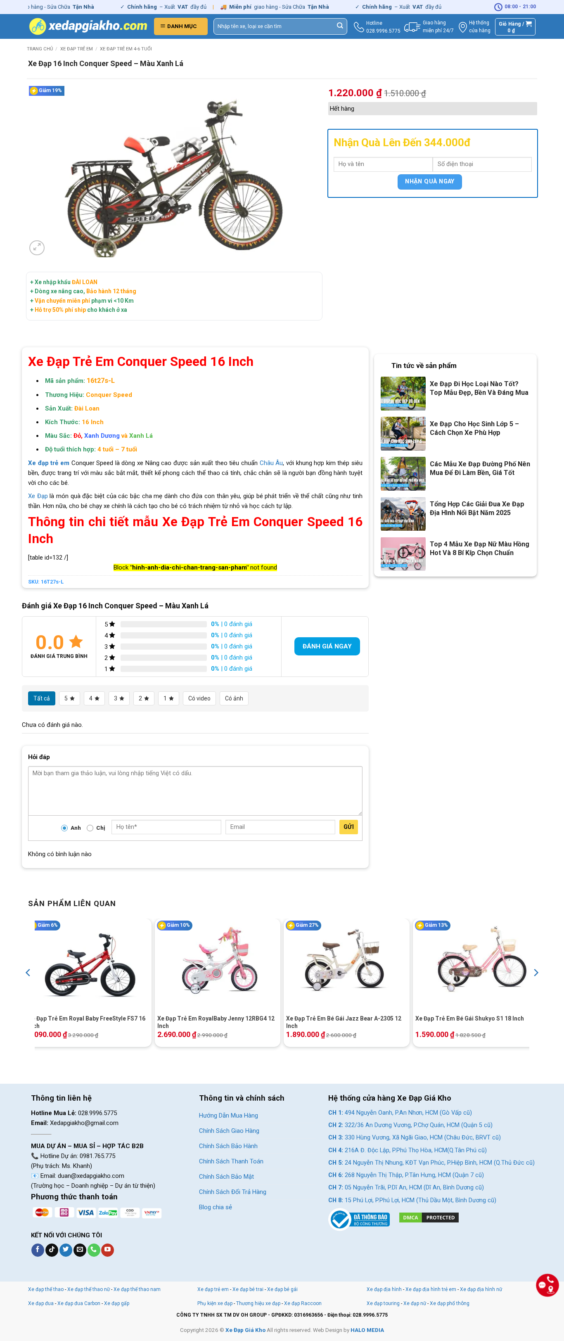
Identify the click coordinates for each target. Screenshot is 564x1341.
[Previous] (28, 989)
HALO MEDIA (367, 1330)
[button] (181, 26)
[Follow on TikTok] (51, 1250)
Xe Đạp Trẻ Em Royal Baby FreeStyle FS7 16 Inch (86, 1022)
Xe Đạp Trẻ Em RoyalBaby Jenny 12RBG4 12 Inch (216, 1022)
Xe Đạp (38, 496)
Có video (199, 698)
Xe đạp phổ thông (449, 1303)
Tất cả (41, 698)
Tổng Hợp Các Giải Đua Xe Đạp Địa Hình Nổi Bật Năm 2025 (477, 508)
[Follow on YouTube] (107, 1250)
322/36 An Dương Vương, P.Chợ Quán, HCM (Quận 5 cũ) (410, 1125)
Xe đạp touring (383, 1303)
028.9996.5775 (383, 31)
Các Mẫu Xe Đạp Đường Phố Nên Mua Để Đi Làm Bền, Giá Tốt (480, 468)
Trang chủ (40, 49)
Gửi (349, 827)
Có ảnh (234, 698)
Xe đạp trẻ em (76, 49)
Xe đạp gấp (116, 1303)
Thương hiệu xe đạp (258, 1303)
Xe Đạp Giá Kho (245, 1330)
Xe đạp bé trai (247, 1289)
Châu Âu (271, 463)
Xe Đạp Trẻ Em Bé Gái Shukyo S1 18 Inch (469, 1018)
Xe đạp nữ (414, 1303)
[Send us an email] (79, 1250)
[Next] (535, 989)
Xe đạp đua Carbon (78, 1303)
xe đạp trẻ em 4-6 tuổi (126, 49)
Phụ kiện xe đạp (214, 1303)
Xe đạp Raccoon (303, 1303)
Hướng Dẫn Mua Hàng (228, 1115)
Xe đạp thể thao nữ (89, 1289)
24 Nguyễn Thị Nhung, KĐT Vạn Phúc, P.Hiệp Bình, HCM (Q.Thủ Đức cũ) (431, 1162)
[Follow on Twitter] (65, 1250)
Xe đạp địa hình (385, 1289)
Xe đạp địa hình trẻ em (430, 1289)
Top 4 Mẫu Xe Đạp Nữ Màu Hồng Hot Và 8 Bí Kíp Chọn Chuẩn (479, 548)
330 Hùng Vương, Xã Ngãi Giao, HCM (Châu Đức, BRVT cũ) (414, 1137)
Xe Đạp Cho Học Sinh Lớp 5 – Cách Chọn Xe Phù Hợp (474, 428)
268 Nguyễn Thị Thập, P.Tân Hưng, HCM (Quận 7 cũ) (406, 1175)
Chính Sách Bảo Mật (226, 1176)
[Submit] (340, 26)
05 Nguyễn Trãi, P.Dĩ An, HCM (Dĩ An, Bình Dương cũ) (406, 1187)
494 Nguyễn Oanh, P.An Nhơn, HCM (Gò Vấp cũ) (400, 1112)
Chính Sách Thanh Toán (231, 1161)
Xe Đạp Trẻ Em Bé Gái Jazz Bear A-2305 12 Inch (343, 1022)
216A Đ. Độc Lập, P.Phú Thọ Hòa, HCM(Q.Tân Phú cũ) (407, 1150)
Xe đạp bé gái (282, 1289)
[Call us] (94, 1250)
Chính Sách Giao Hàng (229, 1131)
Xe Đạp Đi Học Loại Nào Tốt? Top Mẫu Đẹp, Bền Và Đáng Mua (479, 388)
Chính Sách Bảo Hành (228, 1146)
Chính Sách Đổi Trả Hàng (232, 1192)
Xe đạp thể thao (46, 1289)
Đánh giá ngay (327, 646)
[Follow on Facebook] (37, 1250)
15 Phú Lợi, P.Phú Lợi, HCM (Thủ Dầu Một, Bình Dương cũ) (412, 1200)
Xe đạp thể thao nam (137, 1289)
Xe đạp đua (41, 1303)
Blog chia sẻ (215, 1207)
